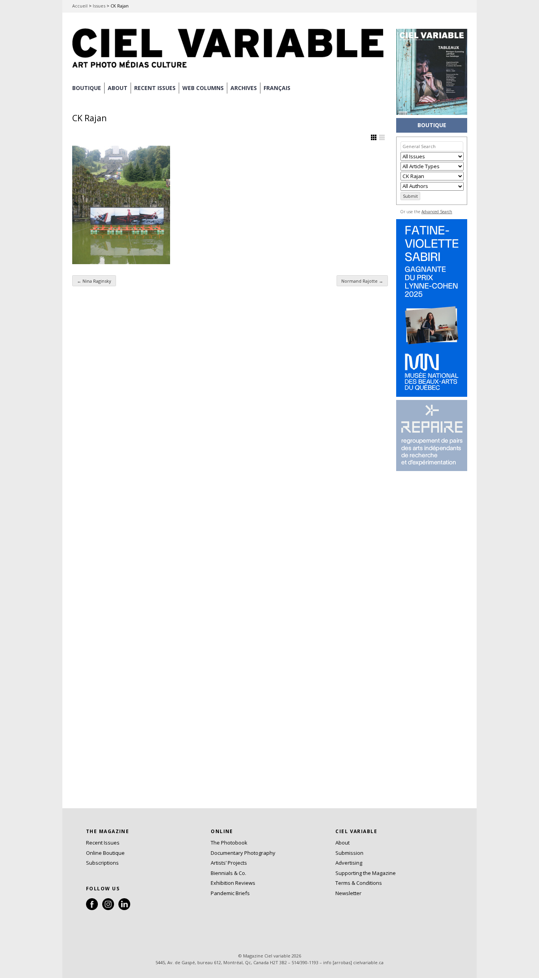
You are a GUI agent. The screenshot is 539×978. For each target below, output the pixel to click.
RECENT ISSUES (155, 88)
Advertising (348, 862)
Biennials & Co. (228, 873)
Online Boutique (105, 852)
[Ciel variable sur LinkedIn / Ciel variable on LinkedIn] (124, 908)
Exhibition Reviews (233, 882)
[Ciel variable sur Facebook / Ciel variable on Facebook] (92, 908)
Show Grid (373, 137)
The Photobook (229, 842)
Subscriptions (102, 862)
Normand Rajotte (362, 281)
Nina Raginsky (94, 281)
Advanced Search (436, 211)
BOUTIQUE (86, 88)
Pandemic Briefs (230, 893)
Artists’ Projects (229, 862)
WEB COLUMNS (203, 88)
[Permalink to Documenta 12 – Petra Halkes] (121, 205)
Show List (382, 137)
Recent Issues (103, 842)
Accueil (80, 6)
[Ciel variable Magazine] (230, 69)
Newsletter (348, 893)
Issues (99, 6)
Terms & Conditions (358, 882)
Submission (349, 852)
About (117, 88)
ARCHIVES (243, 88)
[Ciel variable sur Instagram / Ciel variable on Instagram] (108, 908)
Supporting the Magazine (365, 873)
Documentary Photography (243, 852)
